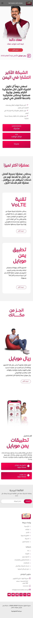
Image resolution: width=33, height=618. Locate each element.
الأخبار (27, 532)
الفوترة (27, 554)
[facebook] (29, 594)
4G (28, 550)
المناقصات (26, 563)
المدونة (27, 538)
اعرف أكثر (21, 231)
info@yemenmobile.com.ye (20, 590)
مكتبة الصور (25, 541)
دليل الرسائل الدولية (23, 569)
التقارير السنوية (25, 535)
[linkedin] (17, 594)
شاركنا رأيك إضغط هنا (15, 3)
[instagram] (21, 594)
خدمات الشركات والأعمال (22, 566)
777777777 (26, 586)
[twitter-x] (25, 594)
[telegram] (13, 594)
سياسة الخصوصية (16, 611)
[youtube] (9, 594)
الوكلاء (27, 529)
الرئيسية (26, 526)
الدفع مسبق (25, 557)
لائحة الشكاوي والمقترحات (21, 560)
